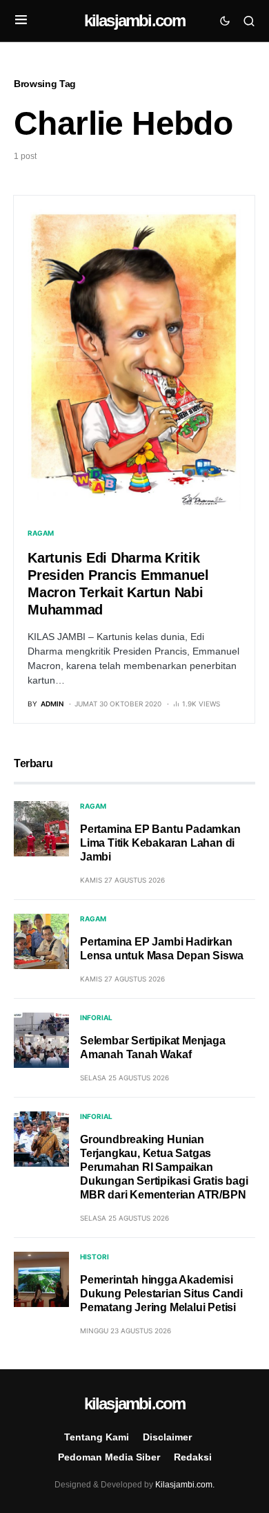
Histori (94, 1256)
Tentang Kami (96, 1436)
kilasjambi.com (135, 20)
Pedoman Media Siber (109, 1457)
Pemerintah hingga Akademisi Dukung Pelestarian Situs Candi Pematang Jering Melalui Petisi (161, 1293)
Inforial (96, 1017)
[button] (21, 20)
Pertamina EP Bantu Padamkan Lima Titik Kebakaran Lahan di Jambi (160, 843)
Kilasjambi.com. (185, 1484)
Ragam (41, 533)
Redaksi (193, 1457)
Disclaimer (167, 1436)
